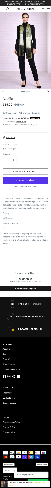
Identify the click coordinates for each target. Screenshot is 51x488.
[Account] (42, 9)
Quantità (6, 154)
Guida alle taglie (9, 398)
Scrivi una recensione (25, 288)
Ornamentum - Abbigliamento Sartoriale (23, 113)
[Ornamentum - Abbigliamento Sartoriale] (25, 9)
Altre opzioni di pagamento (25, 186)
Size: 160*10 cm (10, 144)
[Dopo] (48, 92)
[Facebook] (4, 376)
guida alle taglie (9, 148)
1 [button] (23, 91)
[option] (25, 50)
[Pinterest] (13, 376)
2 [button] (28, 91)
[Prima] (3, 92)
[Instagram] (8, 376)
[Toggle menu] (3, 9)
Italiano (8, 470)
